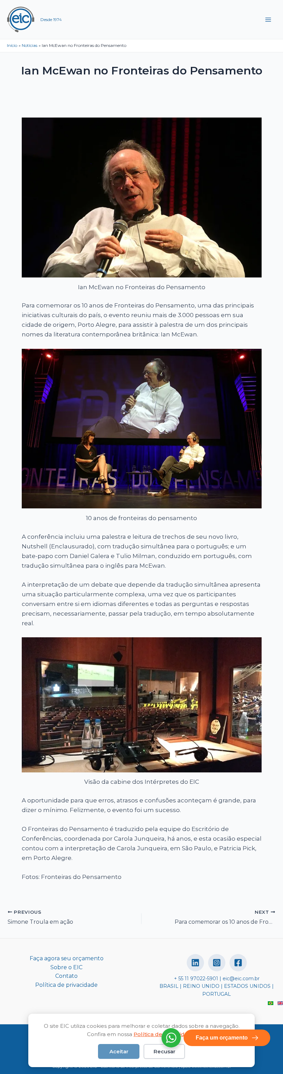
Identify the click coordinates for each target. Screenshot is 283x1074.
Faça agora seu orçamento (67, 958)
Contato (66, 976)
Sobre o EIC (66, 967)
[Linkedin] (195, 962)
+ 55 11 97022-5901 (196, 978)
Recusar (164, 1051)
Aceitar (118, 1051)
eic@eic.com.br (241, 978)
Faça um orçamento (222, 1038)
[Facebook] (238, 962)
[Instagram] (216, 962)
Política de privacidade (66, 985)
